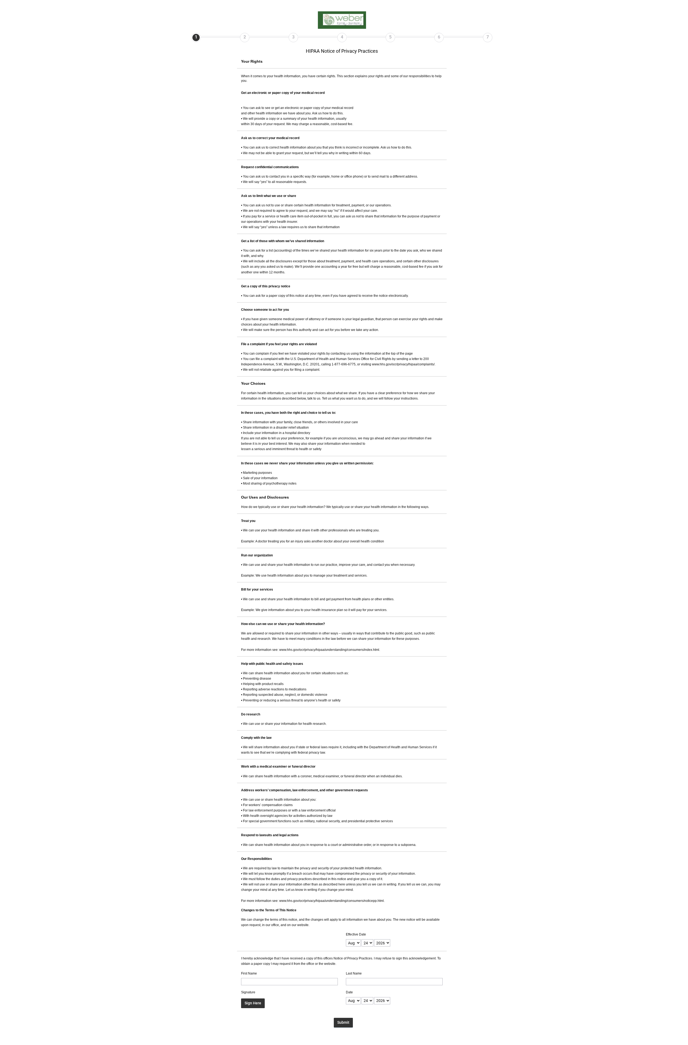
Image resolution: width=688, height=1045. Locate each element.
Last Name (354, 973)
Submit (343, 1022)
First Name (249, 973)
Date (349, 992)
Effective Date (356, 934)
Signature (248, 992)
